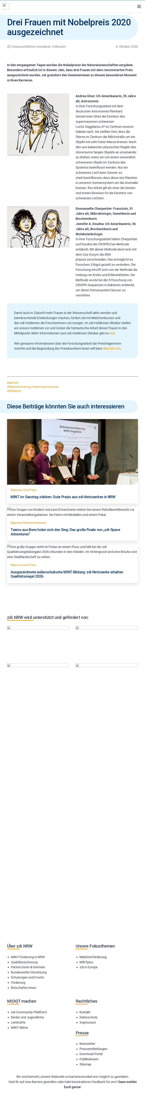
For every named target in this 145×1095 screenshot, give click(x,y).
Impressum (88, 1022)
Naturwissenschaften (46, 386)
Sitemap (85, 1064)
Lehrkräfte (18, 1022)
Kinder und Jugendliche (27, 1017)
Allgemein (12, 382)
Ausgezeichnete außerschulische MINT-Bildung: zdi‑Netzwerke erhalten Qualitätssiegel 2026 (67, 574)
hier (112, 333)
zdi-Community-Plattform (29, 1012)
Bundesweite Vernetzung (29, 972)
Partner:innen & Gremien (28, 967)
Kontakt (85, 1012)
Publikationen (89, 1059)
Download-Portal (91, 1054)
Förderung (18, 982)
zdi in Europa (88, 967)
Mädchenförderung (20, 386)
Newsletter (87, 1044)
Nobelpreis (15, 390)
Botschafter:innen (23, 988)
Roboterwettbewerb (34, 522)
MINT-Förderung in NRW (28, 957)
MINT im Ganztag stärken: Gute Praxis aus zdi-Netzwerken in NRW (63, 497)
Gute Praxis (29, 490)
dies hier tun (111, 348)
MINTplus (86, 962)
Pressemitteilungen (93, 1049)
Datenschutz (89, 1017)
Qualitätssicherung (24, 962)
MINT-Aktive (19, 1027)
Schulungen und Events (27, 977)
